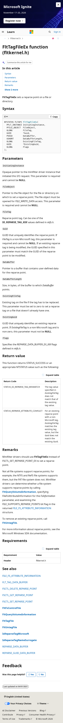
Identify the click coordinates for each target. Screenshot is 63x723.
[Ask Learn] (53, 38)
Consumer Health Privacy (41, 714)
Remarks (9, 85)
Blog (42, 710)
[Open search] (50, 31)
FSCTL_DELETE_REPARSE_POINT (19, 588)
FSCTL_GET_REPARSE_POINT (17, 595)
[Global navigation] (3, 31)
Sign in (57, 31)
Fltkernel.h (15, 38)
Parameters (10, 77)
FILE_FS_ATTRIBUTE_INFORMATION (32, 508)
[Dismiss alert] (58, 4)
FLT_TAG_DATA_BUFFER (15, 582)
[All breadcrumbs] (4, 38)
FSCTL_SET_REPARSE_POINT (17, 601)
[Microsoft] (31, 32)
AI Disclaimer (8, 710)
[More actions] (58, 38)
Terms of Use (8, 718)
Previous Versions (27, 710)
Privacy (19, 714)
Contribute (7, 714)
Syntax (8, 73)
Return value (11, 81)
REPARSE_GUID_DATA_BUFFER (18, 653)
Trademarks (24, 718)
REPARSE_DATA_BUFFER (15, 646)
